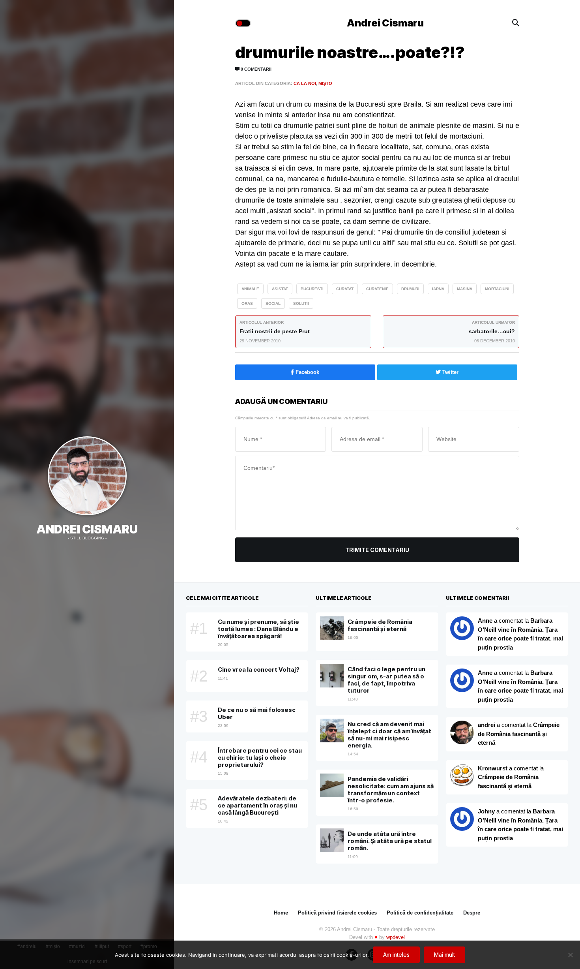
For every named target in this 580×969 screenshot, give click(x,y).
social (273, 303)
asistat (280, 289)
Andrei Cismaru (87, 529)
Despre (471, 913)
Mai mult (444, 954)
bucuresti (312, 289)
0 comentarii (255, 69)
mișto (325, 83)
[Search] (515, 23)
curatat (345, 289)
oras (247, 303)
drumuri (410, 289)
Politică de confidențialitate (420, 913)
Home (281, 913)
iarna (438, 289)
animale (250, 289)
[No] (570, 955)
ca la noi (305, 83)
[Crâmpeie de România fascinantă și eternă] (462, 776)
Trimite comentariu (377, 549)
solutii (301, 303)
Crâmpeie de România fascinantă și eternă (518, 733)
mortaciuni (497, 289)
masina (464, 289)
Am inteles (396, 954)
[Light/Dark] (243, 23)
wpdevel (395, 937)
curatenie (377, 289)
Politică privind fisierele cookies (337, 913)
